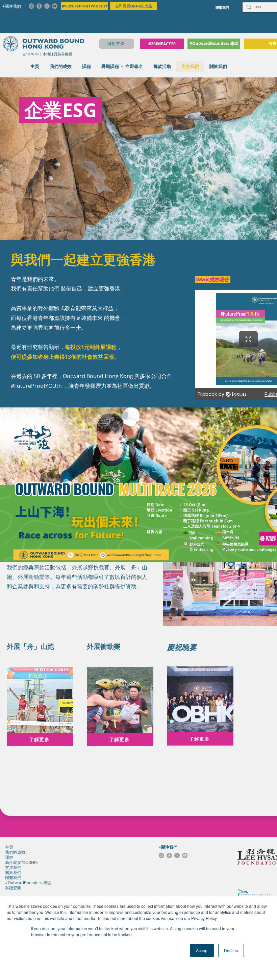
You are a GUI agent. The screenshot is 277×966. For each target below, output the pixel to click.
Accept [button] (202, 950)
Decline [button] (231, 950)
